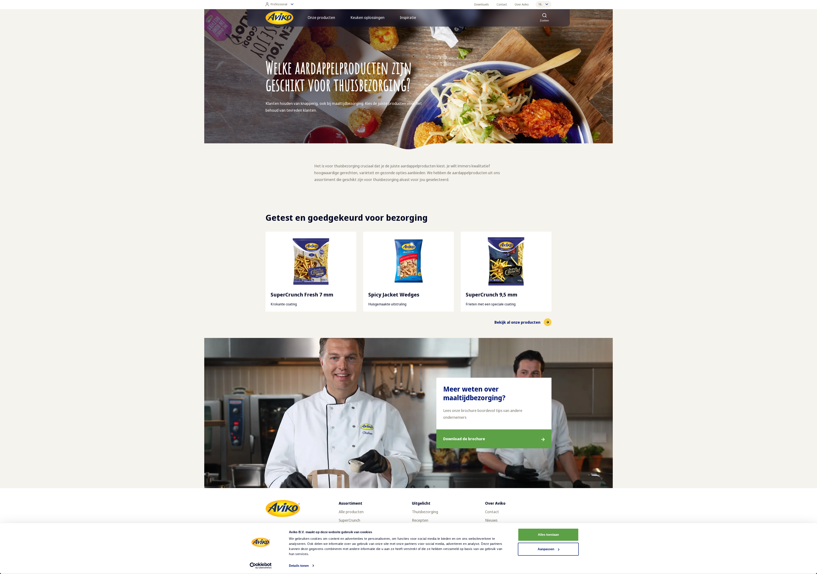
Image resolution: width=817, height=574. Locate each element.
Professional (279, 4)
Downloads (481, 4)
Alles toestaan (548, 534)
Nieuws (491, 520)
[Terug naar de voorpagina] (279, 17)
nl (540, 4)
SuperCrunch (349, 520)
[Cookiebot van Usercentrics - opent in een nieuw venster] (260, 566)
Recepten (420, 520)
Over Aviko (522, 4)
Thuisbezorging (425, 511)
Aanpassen (546, 549)
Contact (502, 4)
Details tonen (299, 565)
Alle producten (351, 511)
